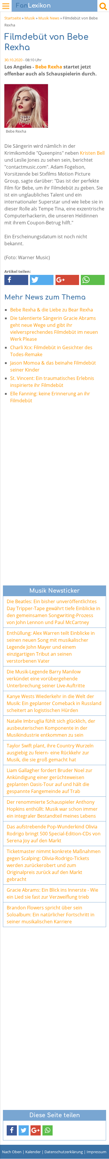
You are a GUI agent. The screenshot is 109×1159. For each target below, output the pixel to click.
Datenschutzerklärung (63, 1151)
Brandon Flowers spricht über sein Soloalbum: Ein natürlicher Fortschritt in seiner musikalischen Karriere (50, 914)
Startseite (12, 18)
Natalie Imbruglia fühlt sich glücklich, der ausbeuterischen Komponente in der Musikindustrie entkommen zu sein (51, 728)
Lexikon (33, 5)
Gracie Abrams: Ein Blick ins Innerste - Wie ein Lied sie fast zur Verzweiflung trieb (52, 893)
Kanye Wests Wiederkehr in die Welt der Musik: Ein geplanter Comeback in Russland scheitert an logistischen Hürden (54, 703)
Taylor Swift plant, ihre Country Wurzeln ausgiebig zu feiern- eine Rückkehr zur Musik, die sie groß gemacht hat (50, 752)
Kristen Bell (92, 153)
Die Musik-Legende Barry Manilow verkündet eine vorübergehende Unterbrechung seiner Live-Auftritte (46, 678)
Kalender (33, 1151)
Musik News (48, 18)
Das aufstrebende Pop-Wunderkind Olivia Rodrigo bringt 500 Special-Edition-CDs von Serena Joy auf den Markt (54, 833)
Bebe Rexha (48, 67)
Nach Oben (12, 1151)
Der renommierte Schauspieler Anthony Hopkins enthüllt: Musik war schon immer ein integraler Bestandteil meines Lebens (52, 809)
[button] (16, 280)
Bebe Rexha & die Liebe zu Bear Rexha (51, 310)
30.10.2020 (13, 59)
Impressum (96, 1151)
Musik (29, 18)
